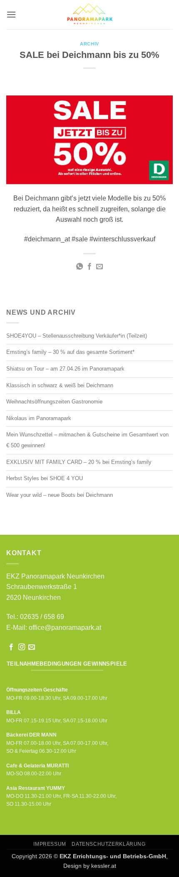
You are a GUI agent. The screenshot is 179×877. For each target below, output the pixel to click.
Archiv (89, 43)
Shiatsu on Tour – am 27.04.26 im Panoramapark (65, 369)
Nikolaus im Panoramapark (38, 418)
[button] (11, 14)
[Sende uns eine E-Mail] (31, 647)
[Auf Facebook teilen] (89, 267)
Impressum (49, 844)
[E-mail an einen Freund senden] (99, 267)
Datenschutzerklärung (108, 844)
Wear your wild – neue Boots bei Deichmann (59, 495)
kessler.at (103, 865)
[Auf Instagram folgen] (21, 647)
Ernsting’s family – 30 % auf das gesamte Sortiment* (70, 352)
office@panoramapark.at (65, 627)
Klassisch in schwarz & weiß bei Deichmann (59, 385)
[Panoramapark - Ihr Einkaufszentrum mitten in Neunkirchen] (89, 14)
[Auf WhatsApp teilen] (79, 267)
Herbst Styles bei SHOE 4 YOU (44, 478)
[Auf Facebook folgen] (11, 647)
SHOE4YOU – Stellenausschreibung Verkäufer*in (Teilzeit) (76, 336)
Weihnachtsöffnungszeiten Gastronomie (54, 401)
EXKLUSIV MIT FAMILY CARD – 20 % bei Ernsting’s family (79, 462)
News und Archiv (41, 312)
